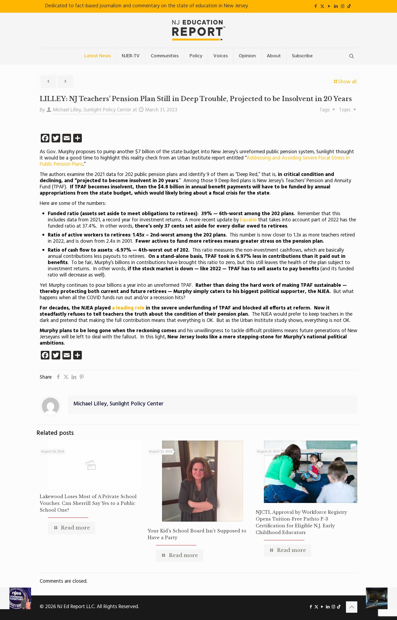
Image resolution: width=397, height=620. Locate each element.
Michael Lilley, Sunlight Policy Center (92, 110)
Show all (347, 82)
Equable (248, 220)
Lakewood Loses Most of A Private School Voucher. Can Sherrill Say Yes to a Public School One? (88, 503)
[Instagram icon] (343, 6)
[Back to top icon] (351, 607)
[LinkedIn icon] (336, 6)
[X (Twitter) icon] (322, 6)
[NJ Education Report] (198, 30)
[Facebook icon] (316, 6)
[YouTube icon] (329, 6)
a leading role (128, 308)
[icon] (349, 6)
